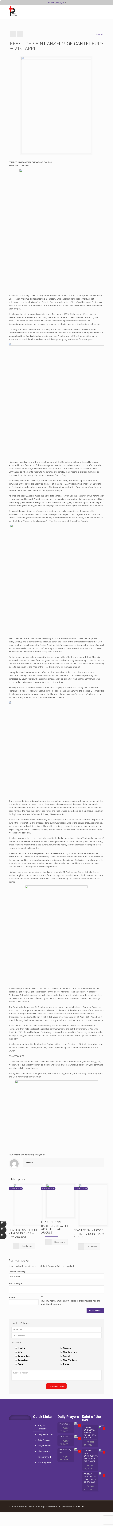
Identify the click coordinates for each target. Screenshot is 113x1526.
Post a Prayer (16, 1283)
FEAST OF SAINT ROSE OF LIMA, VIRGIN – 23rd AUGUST (89, 1234)
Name (12, 1297)
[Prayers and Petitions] (14, 11)
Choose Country (17, 1271)
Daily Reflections (45, 1434)
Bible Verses (44, 1451)
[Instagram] (100, 1506)
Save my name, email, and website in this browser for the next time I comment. (70, 1302)
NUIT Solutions (77, 1506)
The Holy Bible (45, 1462)
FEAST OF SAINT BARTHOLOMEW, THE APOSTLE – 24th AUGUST (55, 1227)
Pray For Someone (42, 1427)
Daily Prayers (44, 1440)
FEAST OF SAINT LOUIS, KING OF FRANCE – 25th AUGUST (24, 1233)
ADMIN (29, 1162)
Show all (99, 34)
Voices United (44, 1456)
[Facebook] (92, 1506)
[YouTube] (96, 1506)
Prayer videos (44, 1445)
